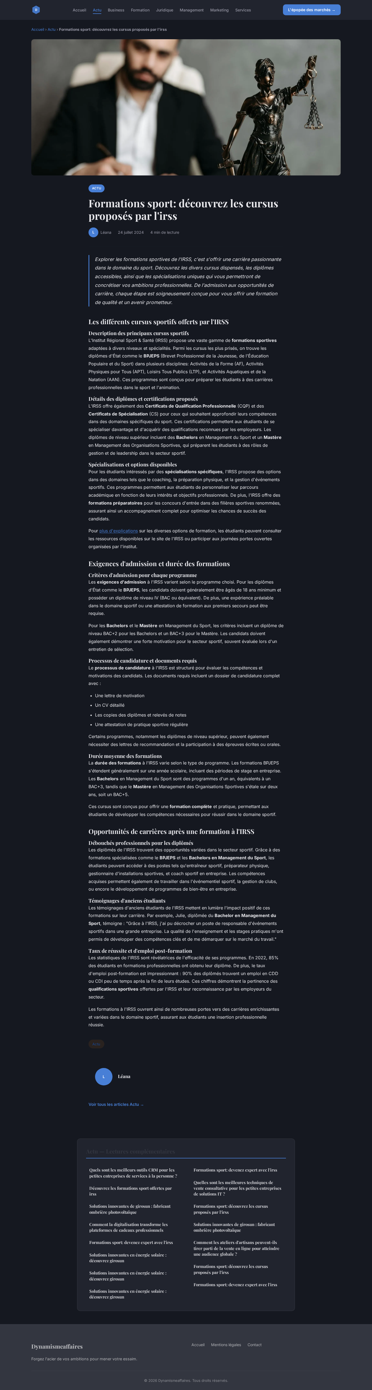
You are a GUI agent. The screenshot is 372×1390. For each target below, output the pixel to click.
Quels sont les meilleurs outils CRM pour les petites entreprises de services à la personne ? (133, 1172)
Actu (97, 9)
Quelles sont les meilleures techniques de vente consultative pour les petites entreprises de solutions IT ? (237, 1188)
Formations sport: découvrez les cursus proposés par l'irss (231, 1209)
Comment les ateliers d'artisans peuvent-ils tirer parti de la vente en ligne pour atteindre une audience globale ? (236, 1248)
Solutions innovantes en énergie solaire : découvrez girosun (127, 1257)
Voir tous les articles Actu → (116, 1104)
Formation (140, 9)
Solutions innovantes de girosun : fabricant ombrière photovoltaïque (129, 1209)
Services (243, 9)
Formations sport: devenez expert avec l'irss (131, 1242)
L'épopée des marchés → (312, 9)
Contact (255, 1344)
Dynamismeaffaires (57, 1346)
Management (192, 9)
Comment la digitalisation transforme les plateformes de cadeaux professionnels (128, 1227)
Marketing (219, 9)
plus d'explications (118, 530)
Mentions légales (226, 1344)
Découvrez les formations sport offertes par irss (130, 1191)
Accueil (79, 9)
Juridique (164, 9)
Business (116, 9)
